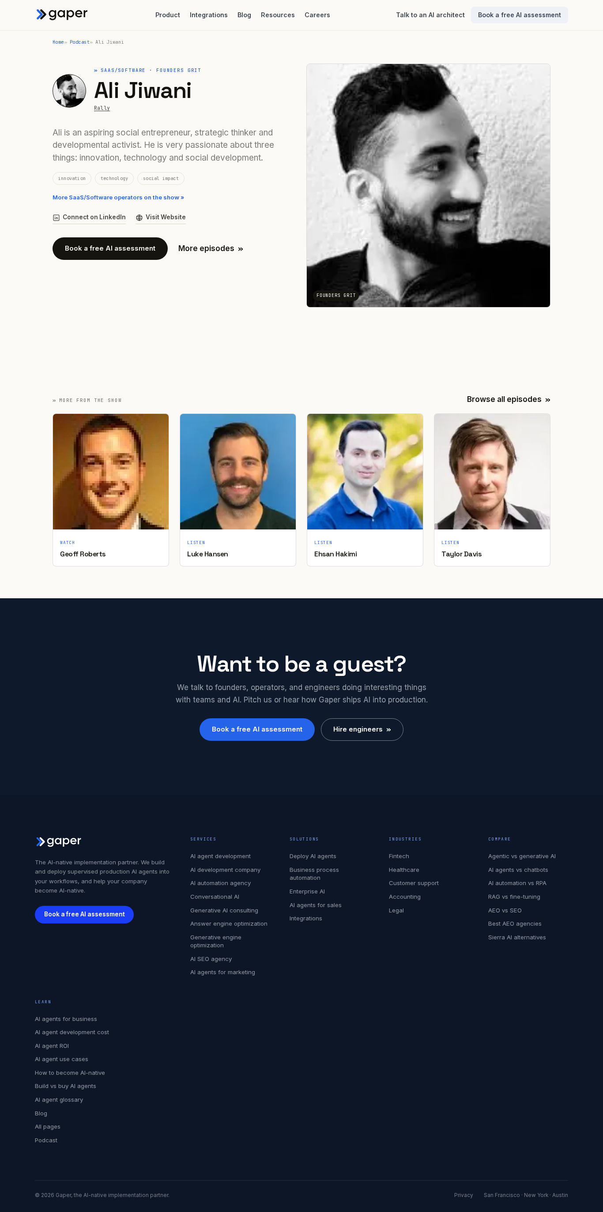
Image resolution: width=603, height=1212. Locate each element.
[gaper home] (62, 15)
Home (58, 42)
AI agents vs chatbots (518, 869)
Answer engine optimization (229, 923)
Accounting (405, 896)
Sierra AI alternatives (517, 937)
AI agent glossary (59, 1099)
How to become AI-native (70, 1072)
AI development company (225, 869)
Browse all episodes (508, 399)
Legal (396, 910)
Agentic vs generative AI (522, 855)
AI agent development (220, 855)
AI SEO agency (211, 958)
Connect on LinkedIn (94, 217)
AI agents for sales (316, 904)
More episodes (210, 248)
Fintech (399, 855)
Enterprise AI (307, 891)
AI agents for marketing (222, 972)
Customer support (414, 882)
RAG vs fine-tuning (514, 896)
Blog (244, 15)
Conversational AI (214, 896)
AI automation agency (220, 882)
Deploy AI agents (313, 855)
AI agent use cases (61, 1058)
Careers (317, 15)
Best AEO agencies (515, 923)
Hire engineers (362, 729)
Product (167, 15)
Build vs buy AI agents (65, 1085)
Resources (278, 15)
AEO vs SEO (505, 910)
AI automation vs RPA (517, 882)
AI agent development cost (72, 1032)
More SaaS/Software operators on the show (118, 197)
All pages (47, 1126)
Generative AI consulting (224, 910)
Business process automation (314, 874)
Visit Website (166, 217)
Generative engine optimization (215, 941)
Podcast (80, 42)
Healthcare (404, 869)
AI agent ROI (52, 1045)
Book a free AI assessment (519, 15)
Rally (102, 108)
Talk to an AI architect (430, 15)
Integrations (209, 15)
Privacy (463, 1195)
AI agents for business (66, 1018)
